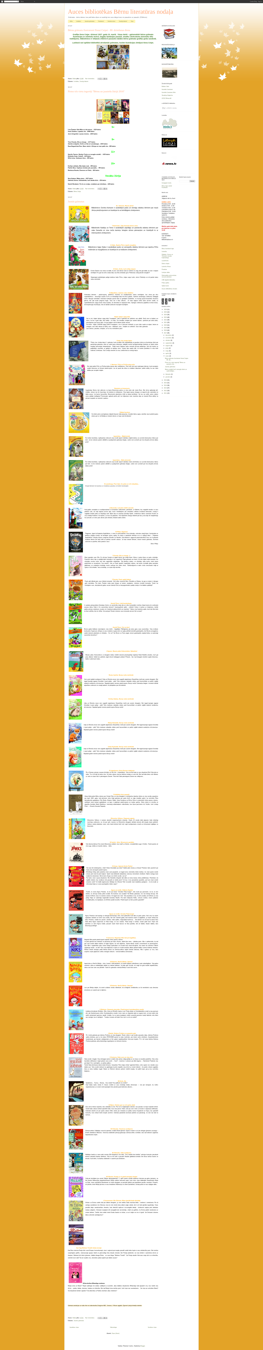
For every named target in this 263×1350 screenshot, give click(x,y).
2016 (165, 380)
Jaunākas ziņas (74, 1327)
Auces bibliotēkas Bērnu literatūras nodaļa (120, 11)
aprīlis (168, 353)
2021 (165, 322)
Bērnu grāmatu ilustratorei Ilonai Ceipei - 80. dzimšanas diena (99, 30)
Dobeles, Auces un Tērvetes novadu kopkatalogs (167, 256)
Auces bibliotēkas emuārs (169, 289)
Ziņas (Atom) (115, 1333)
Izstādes (78, 21)
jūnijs (167, 348)
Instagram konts (166, 183)
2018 (165, 330)
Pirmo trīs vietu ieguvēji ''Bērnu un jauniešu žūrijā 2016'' (96, 91)
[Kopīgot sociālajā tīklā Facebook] (104, 79)
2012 (165, 390)
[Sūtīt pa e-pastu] (99, 79)
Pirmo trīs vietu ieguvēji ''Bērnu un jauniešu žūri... (175, 363)
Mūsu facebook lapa (168, 248)
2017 (165, 333)
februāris (168, 374)
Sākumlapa (113, 1327)
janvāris (168, 377)
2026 (165, 309)
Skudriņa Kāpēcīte (167, 95)
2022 (165, 320)
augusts (168, 345)
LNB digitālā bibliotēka (168, 280)
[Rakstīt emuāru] (101, 79)
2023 (165, 317)
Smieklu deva (111, 21)
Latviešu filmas (166, 266)
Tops (132, 21)
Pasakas (164, 269)
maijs (167, 351)
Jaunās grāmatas (89, 21)
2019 (165, 327)
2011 (165, 393)
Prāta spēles (165, 283)
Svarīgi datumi (123, 21)
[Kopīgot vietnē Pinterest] (106, 79)
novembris (169, 338)
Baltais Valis (165, 86)
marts (167, 356)
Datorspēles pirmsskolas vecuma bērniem (169, 276)
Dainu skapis (165, 263)
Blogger (142, 1346)
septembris (169, 343)
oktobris (168, 340)
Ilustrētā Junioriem (167, 89)
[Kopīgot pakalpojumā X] (103, 79)
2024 (165, 314)
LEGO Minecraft (166, 98)
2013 (165, 388)
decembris (169, 335)
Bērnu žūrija (77, 191)
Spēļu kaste (165, 286)
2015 (165, 383)
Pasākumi (101, 21)
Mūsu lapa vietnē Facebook (167, 186)
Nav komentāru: (90, 78)
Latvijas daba (166, 272)
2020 (165, 325)
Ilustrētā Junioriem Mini (169, 92)
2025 (165, 312)
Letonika (164, 251)
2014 (165, 385)
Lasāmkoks (165, 260)
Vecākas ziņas (152, 1327)
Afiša (71, 21)
